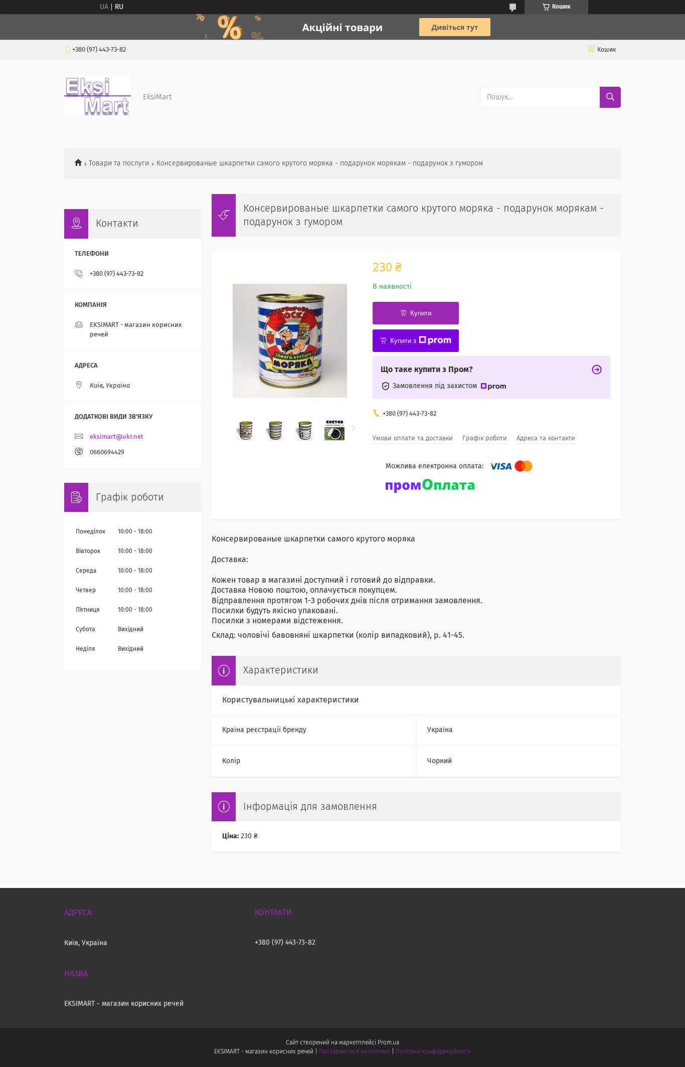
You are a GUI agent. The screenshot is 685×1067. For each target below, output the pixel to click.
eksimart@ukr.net (116, 437)
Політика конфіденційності (433, 1052)
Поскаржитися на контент (354, 1052)
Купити (420, 313)
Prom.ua (388, 1043)
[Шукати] (610, 97)
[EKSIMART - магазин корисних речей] (97, 113)
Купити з (403, 340)
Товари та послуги (119, 163)
